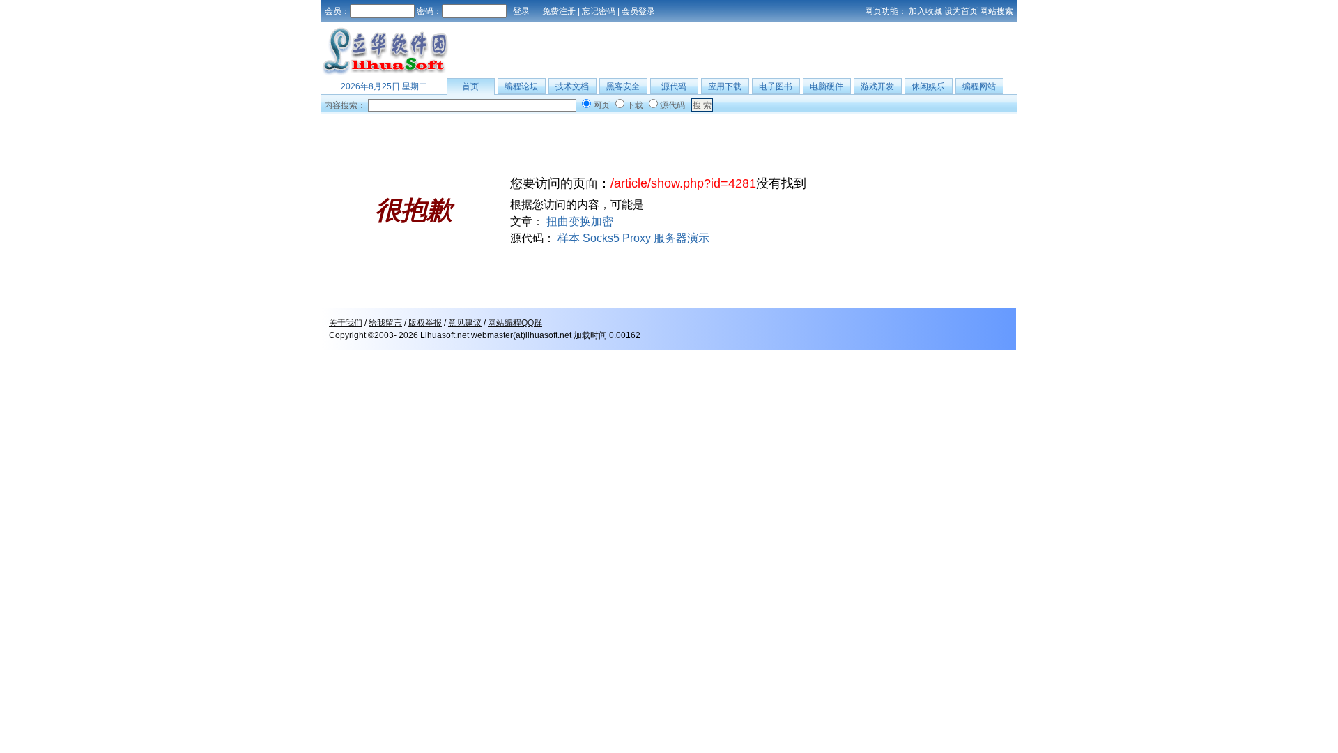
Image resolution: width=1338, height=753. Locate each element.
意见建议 (465, 323)
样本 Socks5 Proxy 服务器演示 (633, 238)
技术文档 (572, 86)
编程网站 (979, 86)
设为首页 (961, 11)
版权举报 (425, 323)
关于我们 (345, 323)
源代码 (673, 86)
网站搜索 (996, 11)
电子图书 (775, 86)
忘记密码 (598, 11)
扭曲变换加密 (579, 221)
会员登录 (638, 11)
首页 (470, 86)
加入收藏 (925, 11)
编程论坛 (521, 86)
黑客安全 (623, 86)
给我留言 (385, 323)
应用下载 (724, 86)
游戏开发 (877, 86)
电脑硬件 (826, 86)
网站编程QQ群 (515, 323)
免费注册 (559, 11)
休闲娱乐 (928, 86)
